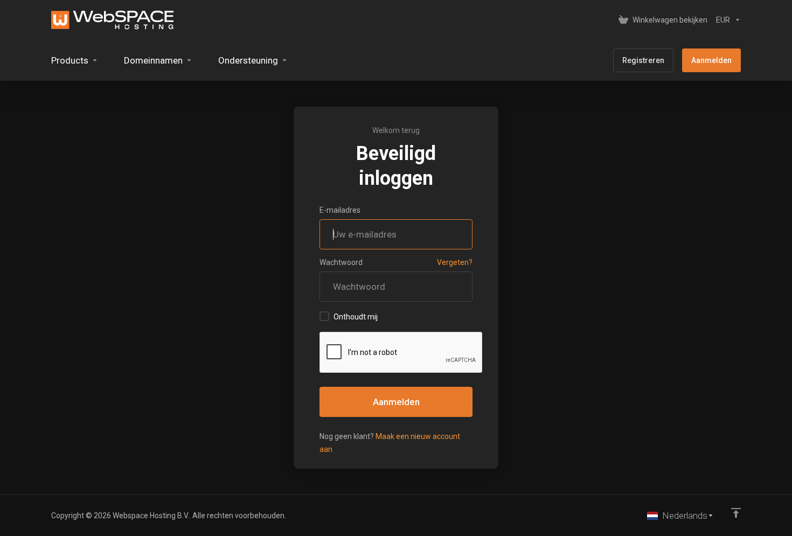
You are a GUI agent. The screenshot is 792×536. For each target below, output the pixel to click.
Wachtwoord (341, 262)
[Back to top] (735, 513)
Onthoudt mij (356, 316)
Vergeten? (455, 262)
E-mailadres (339, 210)
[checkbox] (324, 316)
